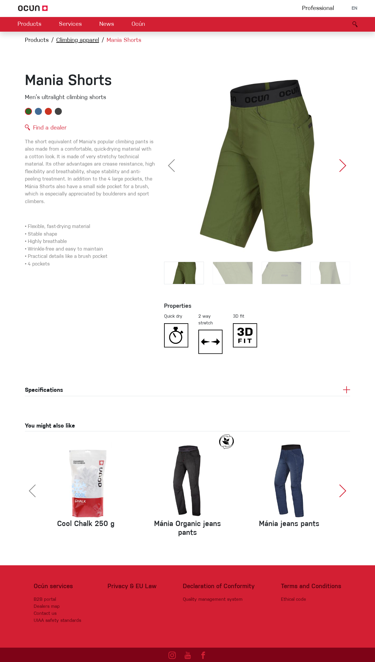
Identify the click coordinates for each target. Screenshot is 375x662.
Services (70, 24)
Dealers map (47, 606)
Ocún (138, 24)
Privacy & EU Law (132, 586)
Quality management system (213, 599)
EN (354, 8)
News (106, 24)
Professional (318, 8)
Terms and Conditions (311, 586)
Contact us (45, 613)
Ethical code (293, 599)
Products (29, 24)
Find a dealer (50, 128)
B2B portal (45, 599)
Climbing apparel (77, 40)
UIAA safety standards (57, 620)
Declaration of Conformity (219, 586)
